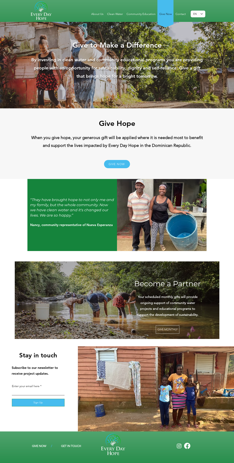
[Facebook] (187, 446)
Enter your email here (25, 386)
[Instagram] (179, 446)
